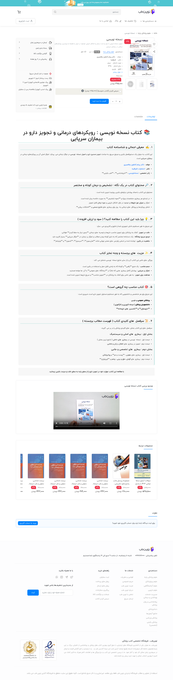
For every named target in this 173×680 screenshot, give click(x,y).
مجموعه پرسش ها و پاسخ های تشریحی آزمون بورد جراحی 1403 (121, 482)
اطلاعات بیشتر (42, 108)
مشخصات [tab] (138, 116)
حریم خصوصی (127, 581)
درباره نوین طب (127, 590)
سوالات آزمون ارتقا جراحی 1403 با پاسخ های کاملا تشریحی (143, 482)
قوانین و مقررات (127, 577)
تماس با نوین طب (126, 594)
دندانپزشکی (152, 609)
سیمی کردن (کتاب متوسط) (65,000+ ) (100, 91)
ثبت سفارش (104, 577)
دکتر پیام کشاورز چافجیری (106, 57)
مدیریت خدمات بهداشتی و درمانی (150, 596)
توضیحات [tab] (151, 116)
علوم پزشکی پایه (144, 33)
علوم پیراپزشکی (151, 581)
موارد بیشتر (117, 72)
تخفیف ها (129, 21)
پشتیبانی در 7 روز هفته (38, 59)
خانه (155, 33)
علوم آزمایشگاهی (150, 586)
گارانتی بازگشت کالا (40, 54)
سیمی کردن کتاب (102, 599)
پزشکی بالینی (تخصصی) (152, 623)
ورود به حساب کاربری (28, 523)
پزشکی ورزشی (151, 618)
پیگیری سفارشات (102, 590)
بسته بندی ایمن (41, 48)
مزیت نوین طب (127, 586)
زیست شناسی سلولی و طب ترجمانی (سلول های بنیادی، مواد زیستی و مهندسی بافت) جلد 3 (36, 482)
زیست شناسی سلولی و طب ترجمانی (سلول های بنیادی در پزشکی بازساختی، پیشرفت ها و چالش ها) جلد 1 (57, 482)
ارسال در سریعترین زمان (38, 42)
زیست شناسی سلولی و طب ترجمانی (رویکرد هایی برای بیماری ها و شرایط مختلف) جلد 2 (100, 482)
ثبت (33, 592)
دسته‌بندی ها (148, 21)
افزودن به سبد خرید (99, 101)
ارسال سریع (128, 599)
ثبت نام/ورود (23, 21)
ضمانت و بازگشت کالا (101, 594)
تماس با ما (103, 21)
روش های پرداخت (102, 581)
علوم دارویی (152, 590)
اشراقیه (113, 60)
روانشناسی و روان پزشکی (150, 603)
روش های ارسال (103, 586)
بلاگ (116, 21)
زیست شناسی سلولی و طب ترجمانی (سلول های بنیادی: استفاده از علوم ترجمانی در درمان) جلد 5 (78, 482)
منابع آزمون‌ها (151, 613)
